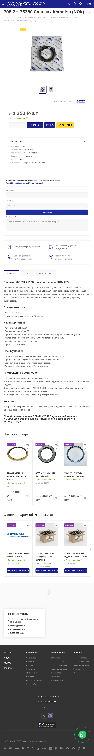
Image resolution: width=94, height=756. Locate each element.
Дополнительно (45, 273)
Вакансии (30, 676)
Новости (30, 662)
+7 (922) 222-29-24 (17, 629)
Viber (44, 716)
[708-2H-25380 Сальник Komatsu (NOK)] (47, 55)
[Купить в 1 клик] (27, 445)
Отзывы (27, 273)
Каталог (8, 653)
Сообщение (11, 217)
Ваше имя (10, 190)
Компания (31, 653)
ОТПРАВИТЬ (47, 212)
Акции (7, 658)
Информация (58, 653)
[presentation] (2, 472)
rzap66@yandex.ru (17, 626)
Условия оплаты (58, 662)
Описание (11, 273)
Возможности (57, 680)
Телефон (10, 200)
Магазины (55, 658)
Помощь (78, 653)
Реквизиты (56, 673)
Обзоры (76, 673)
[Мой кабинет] (80, 4)
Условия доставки (59, 665)
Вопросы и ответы (34, 680)
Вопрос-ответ (79, 669)
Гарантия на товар (59, 669)
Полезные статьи (33, 673)
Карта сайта (31, 684)
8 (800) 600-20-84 (17, 633)
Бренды (8, 668)
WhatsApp (50, 715)
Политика (55, 676)
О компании (31, 658)
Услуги (7, 663)
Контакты (30, 669)
